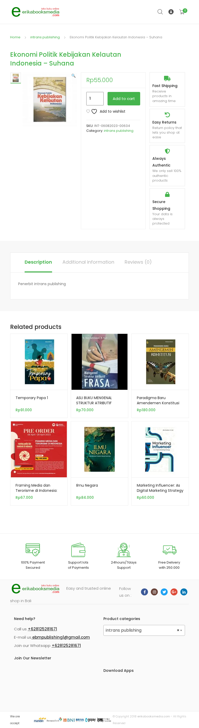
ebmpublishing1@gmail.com (60, 637)
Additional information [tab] (88, 262)
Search (160, 12)
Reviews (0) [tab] (138, 262)
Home (15, 37)
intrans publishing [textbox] (143, 630)
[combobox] (144, 630)
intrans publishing (45, 37)
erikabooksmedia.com (153, 716)
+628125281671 (42, 629)
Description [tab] (38, 262)
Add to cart (124, 98)
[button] (73, 75)
